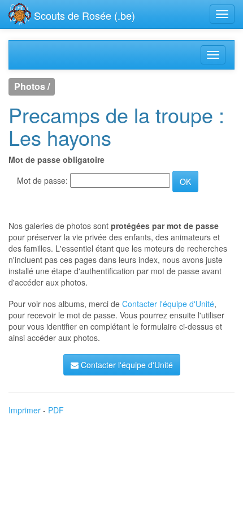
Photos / (32, 86)
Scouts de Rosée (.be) (83, 15)
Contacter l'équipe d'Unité (168, 303)
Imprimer (24, 410)
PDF (56, 410)
